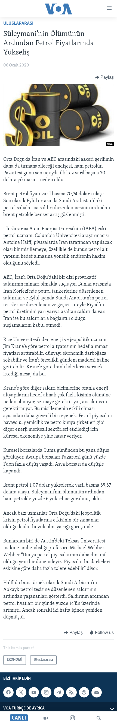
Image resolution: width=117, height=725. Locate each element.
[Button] (104, 77)
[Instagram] (72, 718)
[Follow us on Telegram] (59, 692)
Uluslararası (18, 23)
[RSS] (71, 692)
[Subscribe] (96, 692)
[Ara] (99, 718)
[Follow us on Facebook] (8, 692)
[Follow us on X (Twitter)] (21, 692)
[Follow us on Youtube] (34, 692)
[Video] (46, 718)
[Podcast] (84, 692)
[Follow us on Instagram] (46, 692)
